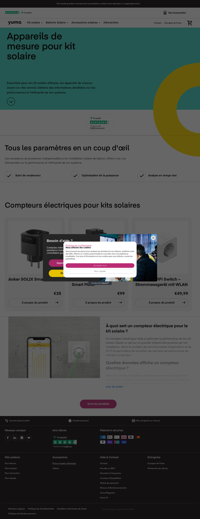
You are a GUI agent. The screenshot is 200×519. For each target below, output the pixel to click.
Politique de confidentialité (79, 245)
